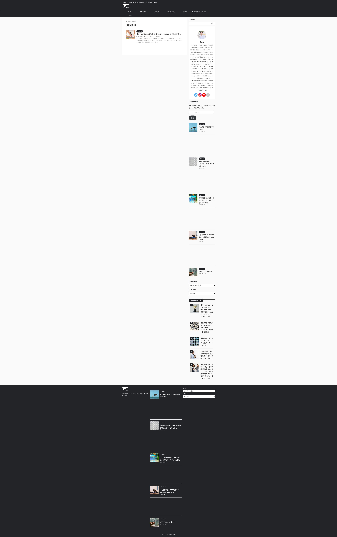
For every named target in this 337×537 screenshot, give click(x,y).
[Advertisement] (202, 145)
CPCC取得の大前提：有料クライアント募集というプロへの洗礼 (206, 200)
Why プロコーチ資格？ (206, 271)
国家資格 (158, 36)
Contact (157, 11)
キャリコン (153, 36)
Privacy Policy (171, 11)
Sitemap (185, 11)
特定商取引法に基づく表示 (199, 11)
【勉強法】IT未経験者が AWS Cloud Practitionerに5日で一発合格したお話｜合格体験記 (207, 327)
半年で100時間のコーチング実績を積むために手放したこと (206, 163)
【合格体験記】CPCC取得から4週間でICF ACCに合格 (206, 237)
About (129, 11)
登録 (192, 118)
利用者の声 (143, 11)
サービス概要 (129, 15)
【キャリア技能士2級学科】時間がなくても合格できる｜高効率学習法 (158, 34)
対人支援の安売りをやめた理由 (170, 394)
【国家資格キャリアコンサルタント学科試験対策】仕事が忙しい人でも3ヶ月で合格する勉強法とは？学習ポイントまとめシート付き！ (207, 371)
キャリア (148, 36)
